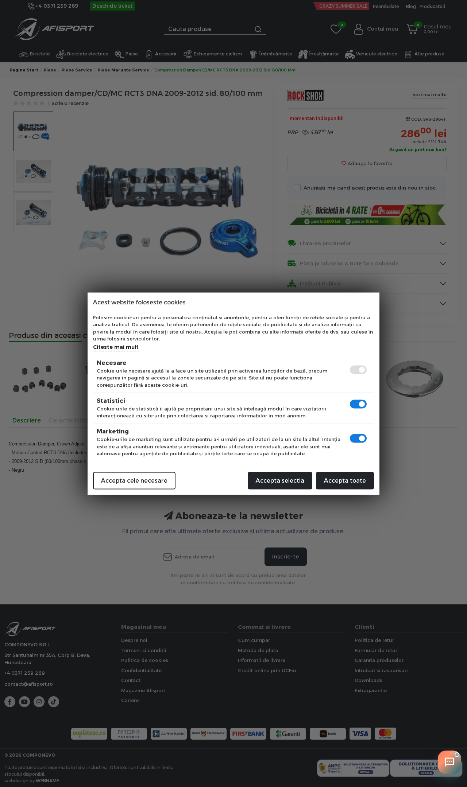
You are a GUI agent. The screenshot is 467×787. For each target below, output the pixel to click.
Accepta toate (345, 480)
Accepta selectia (280, 480)
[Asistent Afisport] (449, 762)
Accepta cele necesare (134, 480)
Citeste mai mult (116, 346)
